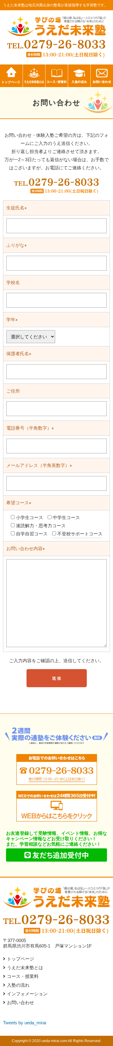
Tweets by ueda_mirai (24, 1022)
